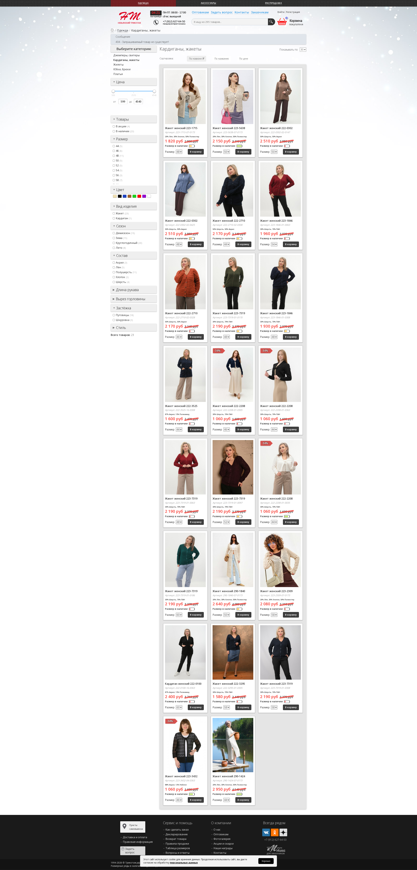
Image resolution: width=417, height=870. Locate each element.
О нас (217, 829)
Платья (118, 74)
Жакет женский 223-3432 (181, 776)
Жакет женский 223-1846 (276, 220)
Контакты (242, 12)
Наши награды (223, 848)
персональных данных (184, 862)
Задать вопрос (222, 12)
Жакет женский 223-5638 (229, 128)
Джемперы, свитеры (126, 55)
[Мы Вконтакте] (266, 832)
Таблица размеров (177, 848)
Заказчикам (259, 12)
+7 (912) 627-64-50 (174, 22)
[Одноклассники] (275, 832)
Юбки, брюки (121, 69)
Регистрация (293, 12)
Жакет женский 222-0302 (276, 128)
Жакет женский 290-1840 (229, 591)
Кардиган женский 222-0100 (183, 684)
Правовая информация (138, 842)
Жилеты (118, 64)
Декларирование (176, 834)
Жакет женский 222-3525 (181, 406)
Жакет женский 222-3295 (229, 684)
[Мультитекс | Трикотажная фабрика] (129, 17)
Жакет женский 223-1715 (181, 128)
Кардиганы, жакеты (126, 60)
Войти (280, 12)
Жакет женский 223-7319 (229, 313)
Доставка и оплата (135, 837)
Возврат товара (175, 839)
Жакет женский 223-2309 (276, 591)
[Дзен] (283, 832)
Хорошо (266, 861)
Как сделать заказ (177, 829)
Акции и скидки (224, 843)
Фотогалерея (222, 839)
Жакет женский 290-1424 (229, 776)
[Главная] (112, 30)
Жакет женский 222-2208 (229, 406)
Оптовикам (200, 12)
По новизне (195, 58)
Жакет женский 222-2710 (229, 220)
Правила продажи (177, 843)
